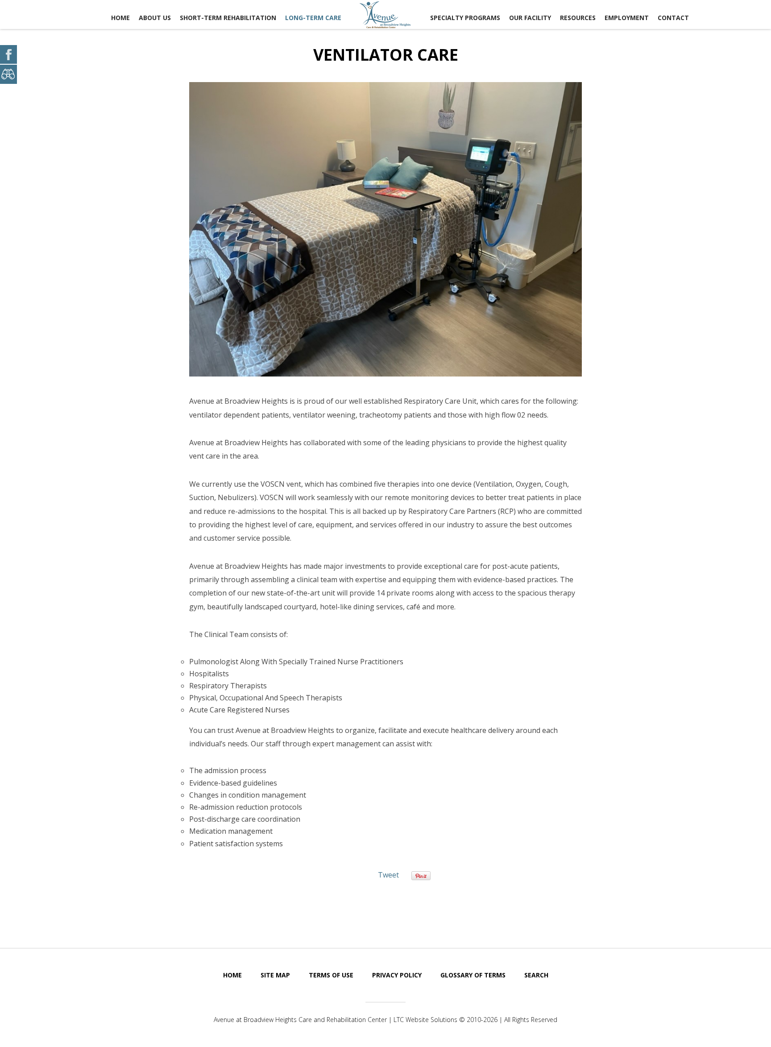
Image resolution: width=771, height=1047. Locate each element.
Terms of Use (331, 975)
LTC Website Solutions (425, 1019)
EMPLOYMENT (627, 17)
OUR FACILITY (530, 17)
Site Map (275, 975)
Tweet (388, 875)
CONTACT (673, 17)
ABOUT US (155, 17)
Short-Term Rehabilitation (228, 17)
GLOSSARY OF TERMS (473, 975)
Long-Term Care (313, 17)
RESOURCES (578, 17)
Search (536, 975)
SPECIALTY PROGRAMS (465, 17)
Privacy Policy (397, 975)
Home (120, 17)
